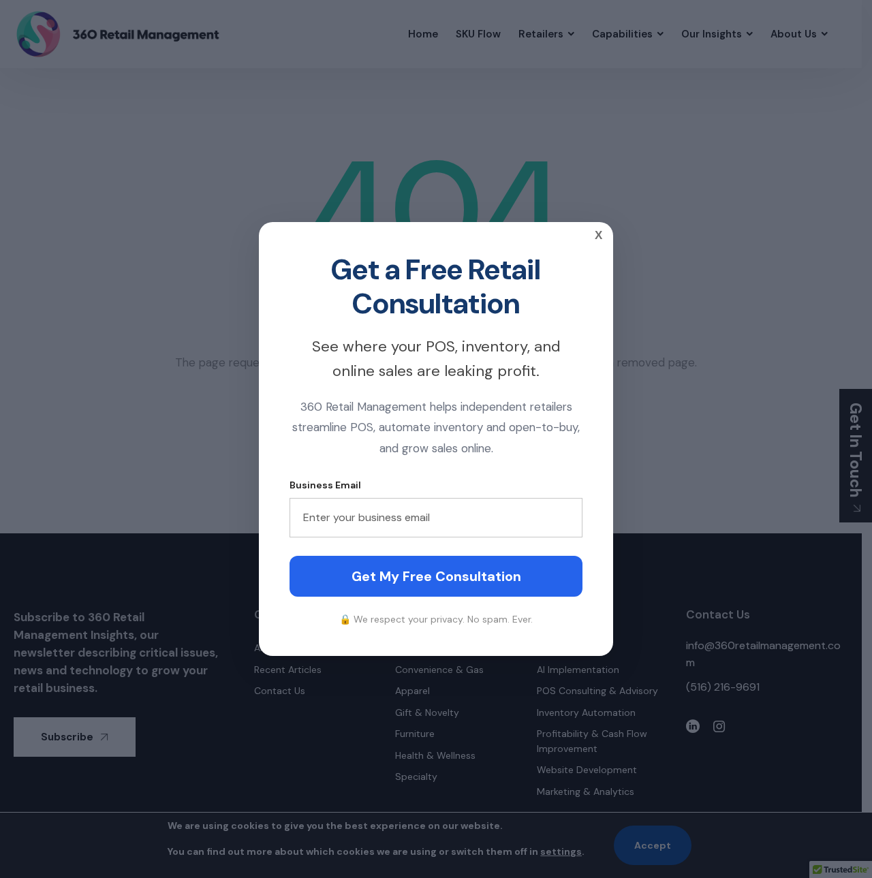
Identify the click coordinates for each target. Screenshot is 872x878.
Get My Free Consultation (436, 576)
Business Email (325, 485)
